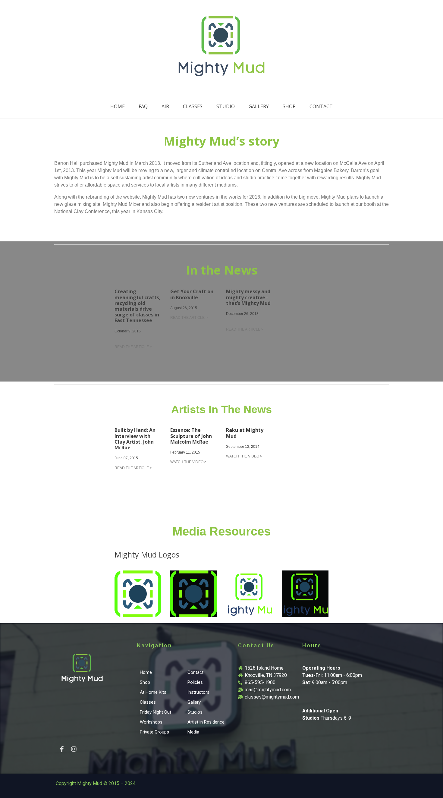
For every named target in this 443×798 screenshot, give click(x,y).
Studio (225, 106)
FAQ (143, 106)
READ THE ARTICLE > (133, 347)
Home (117, 106)
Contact (321, 106)
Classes (193, 106)
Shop (289, 106)
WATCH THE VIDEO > (188, 462)
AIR (165, 106)
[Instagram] (74, 749)
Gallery (259, 106)
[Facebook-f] (62, 749)
